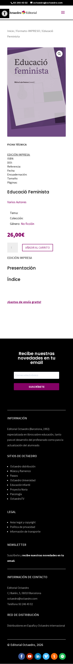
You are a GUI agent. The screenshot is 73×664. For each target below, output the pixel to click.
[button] (59, 54)
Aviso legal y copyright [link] (23, 522)
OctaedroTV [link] (17, 499)
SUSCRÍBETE (36, 387)
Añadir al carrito (37, 247)
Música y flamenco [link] (20, 471)
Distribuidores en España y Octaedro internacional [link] (36, 625)
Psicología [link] (16, 494)
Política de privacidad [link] (22, 527)
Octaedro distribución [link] (22, 466)
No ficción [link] (27, 224)
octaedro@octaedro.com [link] (22, 598)
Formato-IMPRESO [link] (28, 31)
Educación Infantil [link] (20, 485)
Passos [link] (14, 476)
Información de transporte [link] (25, 531)
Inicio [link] (10, 31)
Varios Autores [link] (16, 202)
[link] (4, 13)
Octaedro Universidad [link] (22, 480)
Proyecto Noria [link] (18, 489)
